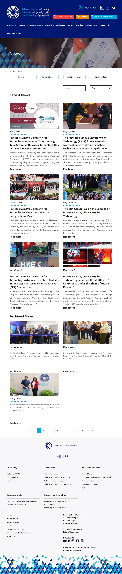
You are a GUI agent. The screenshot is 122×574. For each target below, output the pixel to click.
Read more (15, 169)
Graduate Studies (51, 474)
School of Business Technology (57, 484)
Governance (23, 25)
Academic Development (92, 481)
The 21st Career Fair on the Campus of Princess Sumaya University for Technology (86, 212)
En (102, 8)
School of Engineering (53, 481)
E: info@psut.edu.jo (72, 532)
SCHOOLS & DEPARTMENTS (104, 16)
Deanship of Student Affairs (55, 507)
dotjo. (96, 547)
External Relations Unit (16, 504)
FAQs (9, 481)
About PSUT (17, 33)
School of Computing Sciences (57, 477)
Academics (11, 25)
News (9, 515)
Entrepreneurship (75, 25)
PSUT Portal (90, 8)
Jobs (9, 525)
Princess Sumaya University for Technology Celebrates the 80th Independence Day (29, 212)
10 (82, 430)
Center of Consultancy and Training (21, 501)
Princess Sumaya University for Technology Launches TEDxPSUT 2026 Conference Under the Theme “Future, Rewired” (86, 282)
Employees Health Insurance (20, 533)
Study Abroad (13, 522)
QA (83, 487)
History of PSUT (13, 474)
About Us (11, 536)
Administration (36, 25)
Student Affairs (101, 77)
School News (47, 77)
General (21, 77)
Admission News (74, 77)
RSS (8, 33)
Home (12, 71)
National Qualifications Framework (96, 477)
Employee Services (15, 529)
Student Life (104, 25)
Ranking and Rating (90, 484)
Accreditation (87, 474)
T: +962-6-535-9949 (72, 529)
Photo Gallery (12, 477)
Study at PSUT (91, 25)
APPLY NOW (82, 16)
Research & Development (55, 25)
